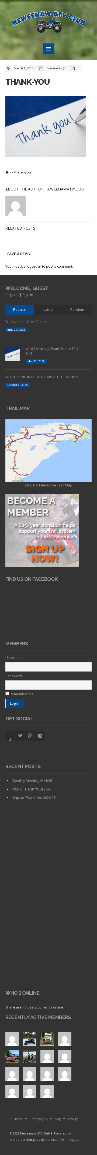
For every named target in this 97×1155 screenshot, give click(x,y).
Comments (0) (56, 68)
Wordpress (17, 1139)
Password (13, 675)
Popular (19, 309)
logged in (33, 266)
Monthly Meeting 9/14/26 (32, 780)
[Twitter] (20, 736)
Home (18, 1119)
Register (12, 294)
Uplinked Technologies (62, 1139)
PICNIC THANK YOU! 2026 (31, 789)
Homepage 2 (38, 1119)
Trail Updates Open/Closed (26, 321)
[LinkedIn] (40, 736)
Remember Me (21, 693)
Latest (48, 309)
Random (77, 309)
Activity (72, 1119)
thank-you (27, 82)
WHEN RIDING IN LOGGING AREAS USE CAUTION (41, 377)
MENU (48, 48)
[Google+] (30, 736)
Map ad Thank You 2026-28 (34, 797)
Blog (57, 1119)
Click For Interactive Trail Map (48, 485)
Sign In (27, 294)
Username (14, 657)
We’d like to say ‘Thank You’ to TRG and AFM (55, 351)
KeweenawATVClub (65, 189)
